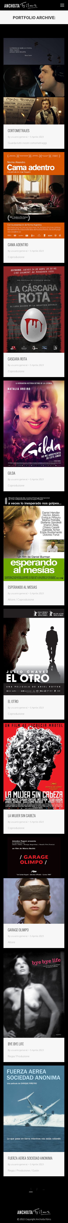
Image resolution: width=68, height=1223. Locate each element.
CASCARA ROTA (17, 358)
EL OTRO (13, 701)
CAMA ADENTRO (18, 244)
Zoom (29, 81)
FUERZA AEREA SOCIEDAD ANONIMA (30, 1158)
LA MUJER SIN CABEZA (22, 815)
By (18, 136)
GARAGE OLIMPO (18, 929)
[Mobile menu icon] (62, 5)
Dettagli (39, 81)
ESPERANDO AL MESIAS (22, 587)
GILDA (11, 473)
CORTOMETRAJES (18, 130)
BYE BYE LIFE (16, 1043)
